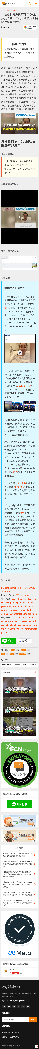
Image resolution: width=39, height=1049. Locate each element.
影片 (6, 307)
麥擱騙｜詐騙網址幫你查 (10, 1032)
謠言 (8, 10)
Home (2, 10)
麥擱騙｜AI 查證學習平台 (10, 1037)
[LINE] (18, 1006)
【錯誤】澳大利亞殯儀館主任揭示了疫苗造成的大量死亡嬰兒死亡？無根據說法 (19, 690)
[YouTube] (9, 1006)
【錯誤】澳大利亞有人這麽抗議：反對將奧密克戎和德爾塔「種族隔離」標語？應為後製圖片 (19, 729)
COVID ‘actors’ (24, 386)
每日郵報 (21, 483)
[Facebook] (4, 1006)
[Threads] (23, 1006)
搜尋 (32, 1019)
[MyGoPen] (8, 4)
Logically (19, 486)
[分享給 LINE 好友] (8, 641)
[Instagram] (14, 1006)
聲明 (22, 512)
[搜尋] (29, 3)
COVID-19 (14, 10)
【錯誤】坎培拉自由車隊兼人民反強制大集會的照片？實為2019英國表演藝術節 (19, 710)
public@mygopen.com (17, 1001)
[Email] (28, 1006)
